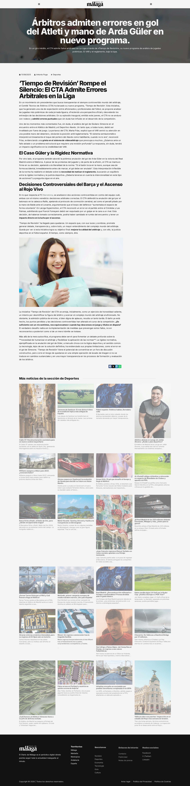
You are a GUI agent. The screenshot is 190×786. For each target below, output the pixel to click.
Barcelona (48, 195)
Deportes (57, 74)
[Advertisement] (152, 88)
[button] (39, 4)
